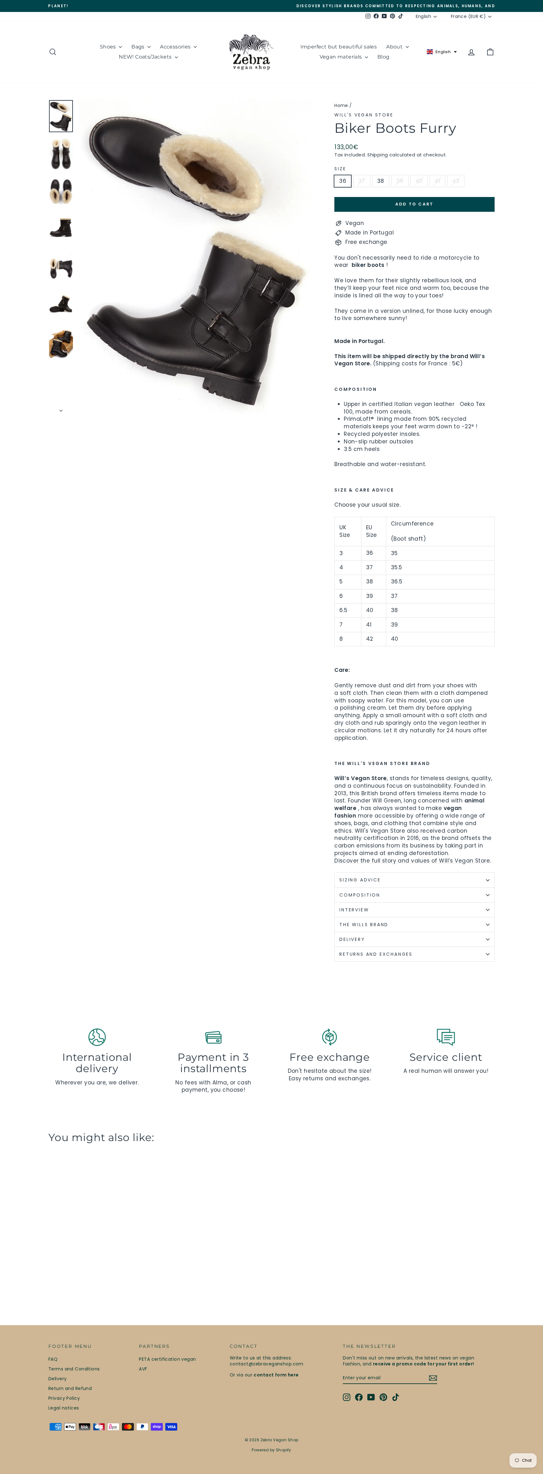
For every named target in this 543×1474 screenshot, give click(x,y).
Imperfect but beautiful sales (338, 47)
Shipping (377, 155)
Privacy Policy (64, 1398)
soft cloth (353, 693)
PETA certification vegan (167, 1359)
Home (341, 105)
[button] (442, 52)
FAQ (53, 1359)
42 (455, 181)
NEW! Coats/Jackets (146, 57)
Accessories (176, 47)
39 (399, 181)
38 (380, 181)
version (391, 311)
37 (361, 181)
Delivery (57, 1379)
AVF (143, 1369)
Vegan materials (341, 57)
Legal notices (63, 1408)
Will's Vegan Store (363, 115)
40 (419, 181)
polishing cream (363, 708)
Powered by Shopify (271, 1450)
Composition (359, 895)
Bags (138, 47)
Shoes (108, 47)
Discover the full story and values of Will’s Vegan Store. (412, 860)
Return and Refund (70, 1388)
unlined (412, 311)
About (395, 47)
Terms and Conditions (74, 1369)
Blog (383, 57)
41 (437, 181)
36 (342, 181)
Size (340, 169)
